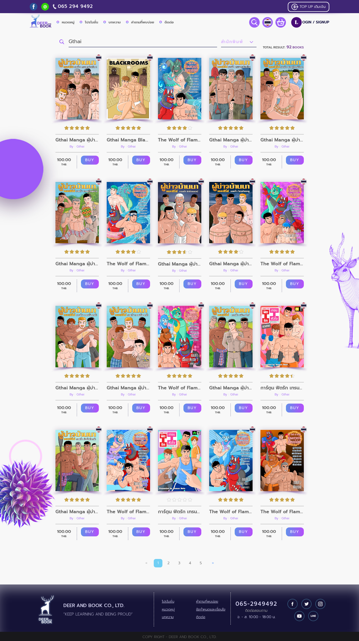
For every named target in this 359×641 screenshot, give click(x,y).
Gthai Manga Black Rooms (128, 140)
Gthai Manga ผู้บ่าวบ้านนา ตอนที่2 (231, 387)
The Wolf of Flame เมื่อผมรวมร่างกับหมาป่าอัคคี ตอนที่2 (282, 511)
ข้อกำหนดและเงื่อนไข (210, 609)
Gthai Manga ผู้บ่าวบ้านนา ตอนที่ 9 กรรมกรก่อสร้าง (231, 140)
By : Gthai (77, 146)
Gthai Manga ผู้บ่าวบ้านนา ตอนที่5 (231, 263)
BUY (89, 160)
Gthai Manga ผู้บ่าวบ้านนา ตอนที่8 (282, 140)
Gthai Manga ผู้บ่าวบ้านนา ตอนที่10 (77, 140)
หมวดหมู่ (68, 22)
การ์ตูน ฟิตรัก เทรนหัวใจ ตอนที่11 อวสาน (282, 387)
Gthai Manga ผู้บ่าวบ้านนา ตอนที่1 (77, 511)
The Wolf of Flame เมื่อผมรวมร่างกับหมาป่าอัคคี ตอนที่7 (128, 263)
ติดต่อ (169, 22)
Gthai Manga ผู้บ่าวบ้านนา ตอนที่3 (128, 387)
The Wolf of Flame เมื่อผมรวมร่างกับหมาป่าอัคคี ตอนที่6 (282, 263)
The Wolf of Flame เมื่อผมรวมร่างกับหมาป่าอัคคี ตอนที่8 (179, 140)
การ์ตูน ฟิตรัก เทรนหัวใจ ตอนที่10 (179, 511)
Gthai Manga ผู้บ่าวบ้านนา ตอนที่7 (77, 263)
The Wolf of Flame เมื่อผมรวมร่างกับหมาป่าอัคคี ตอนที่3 (231, 511)
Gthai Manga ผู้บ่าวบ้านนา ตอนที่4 (77, 387)
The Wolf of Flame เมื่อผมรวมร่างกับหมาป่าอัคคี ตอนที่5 (179, 387)
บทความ (115, 22)
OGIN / (312, 22)
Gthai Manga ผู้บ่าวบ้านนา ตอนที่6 (179, 264)
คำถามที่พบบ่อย (142, 22)
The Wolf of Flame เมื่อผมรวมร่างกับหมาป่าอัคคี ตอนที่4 (128, 511)
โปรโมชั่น (91, 22)
